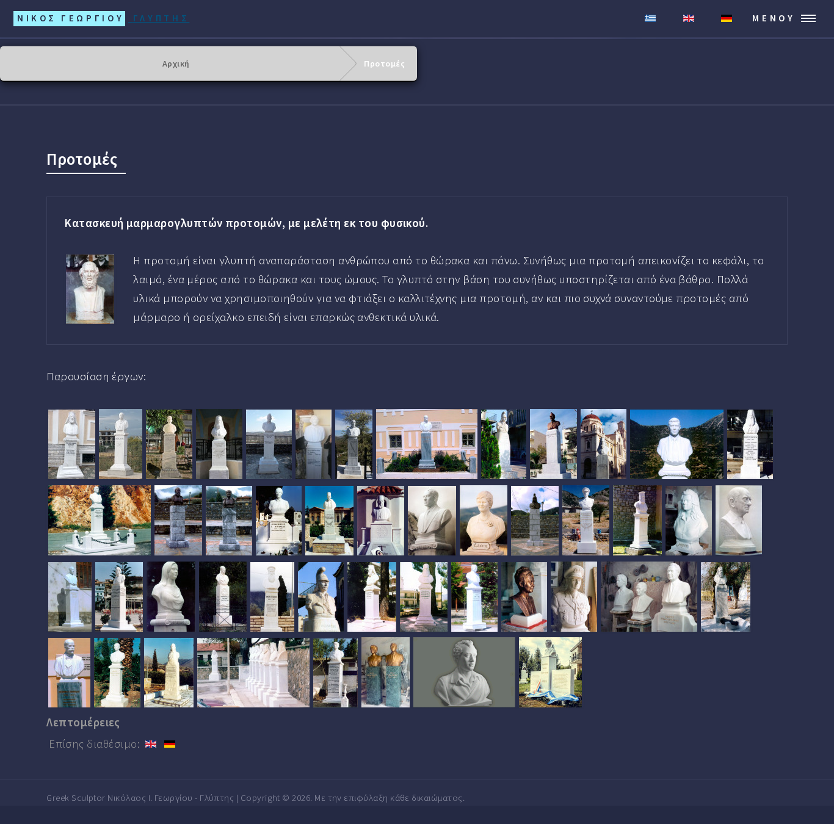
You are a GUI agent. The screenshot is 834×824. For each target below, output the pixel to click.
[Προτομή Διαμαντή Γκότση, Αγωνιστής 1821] (222, 597)
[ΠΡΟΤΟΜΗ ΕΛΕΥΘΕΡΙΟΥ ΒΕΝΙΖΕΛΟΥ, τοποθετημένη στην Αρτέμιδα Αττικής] (553, 444)
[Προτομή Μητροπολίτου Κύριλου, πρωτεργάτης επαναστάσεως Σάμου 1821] (725, 597)
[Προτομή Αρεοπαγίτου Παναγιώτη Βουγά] (69, 597)
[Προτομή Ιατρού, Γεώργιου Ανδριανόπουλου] (474, 597)
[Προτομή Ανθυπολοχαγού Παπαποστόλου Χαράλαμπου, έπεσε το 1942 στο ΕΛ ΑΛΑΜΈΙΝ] (335, 672)
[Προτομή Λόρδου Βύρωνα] (464, 672)
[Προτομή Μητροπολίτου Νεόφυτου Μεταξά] (750, 444)
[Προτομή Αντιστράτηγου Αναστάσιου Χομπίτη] (585, 520)
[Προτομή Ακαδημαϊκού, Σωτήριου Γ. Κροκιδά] (69, 672)
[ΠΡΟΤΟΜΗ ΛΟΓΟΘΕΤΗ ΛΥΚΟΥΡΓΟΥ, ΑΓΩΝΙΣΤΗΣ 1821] (329, 520)
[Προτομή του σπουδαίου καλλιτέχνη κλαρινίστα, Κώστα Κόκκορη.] (353, 444)
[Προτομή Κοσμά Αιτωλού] (272, 597)
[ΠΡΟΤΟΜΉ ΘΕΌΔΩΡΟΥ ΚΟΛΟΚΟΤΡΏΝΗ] (503, 444)
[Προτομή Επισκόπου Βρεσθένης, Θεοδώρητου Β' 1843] (372, 597)
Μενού (773, 18)
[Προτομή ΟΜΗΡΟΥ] (90, 289)
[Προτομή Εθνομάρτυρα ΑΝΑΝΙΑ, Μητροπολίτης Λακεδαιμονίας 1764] (423, 597)
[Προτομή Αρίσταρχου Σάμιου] (119, 597)
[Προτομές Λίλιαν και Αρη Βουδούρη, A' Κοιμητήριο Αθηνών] (386, 672)
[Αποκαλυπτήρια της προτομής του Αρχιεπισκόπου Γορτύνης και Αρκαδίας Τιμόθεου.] (219, 444)
